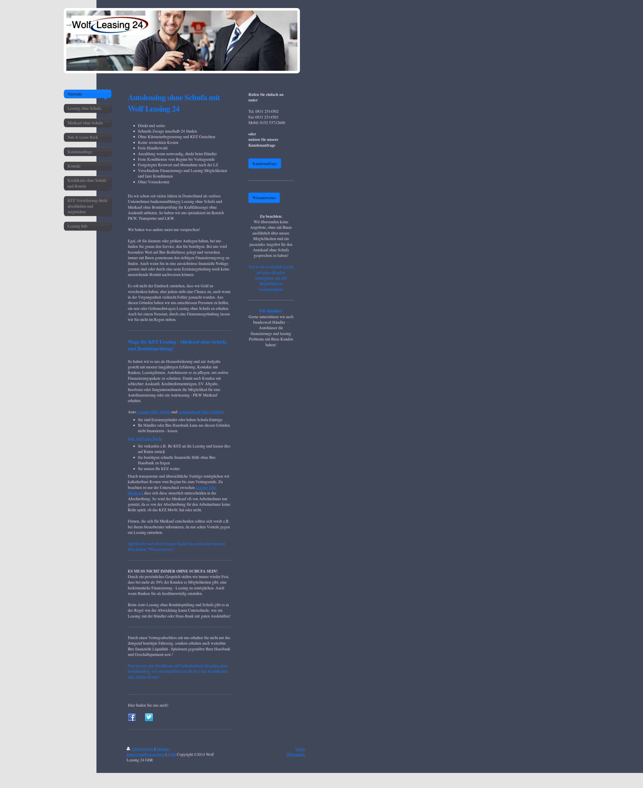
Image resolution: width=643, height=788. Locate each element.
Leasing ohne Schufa (153, 411)
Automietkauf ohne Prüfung (200, 411)
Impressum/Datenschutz (146, 754)
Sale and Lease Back (144, 438)
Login (300, 748)
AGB (171, 754)
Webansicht (296, 754)
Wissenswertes (264, 197)
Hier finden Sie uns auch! (148, 705)
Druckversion (142, 748)
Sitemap (162, 748)
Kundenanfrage (264, 163)
